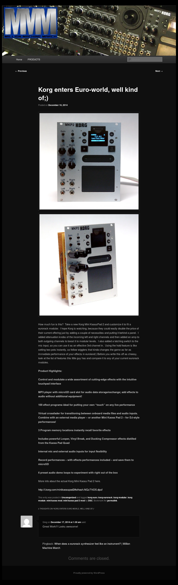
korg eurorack (105, 497)
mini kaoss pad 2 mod (74, 500)
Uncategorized (69, 497)
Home (19, 59)
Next (159, 70)
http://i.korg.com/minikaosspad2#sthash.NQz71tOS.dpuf (70, 489)
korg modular (120, 497)
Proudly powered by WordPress (89, 572)
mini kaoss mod (54, 500)
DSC (90, 500)
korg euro (92, 497)
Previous (21, 70)
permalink (112, 500)
